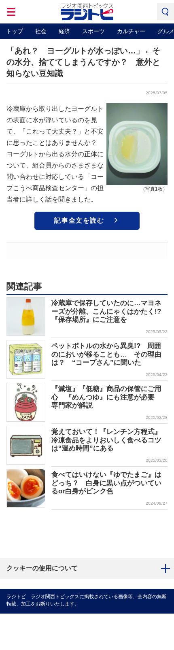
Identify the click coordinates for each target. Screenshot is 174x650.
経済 (64, 31)
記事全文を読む (79, 220)
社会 (41, 31)
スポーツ (93, 31)
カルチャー (131, 31)
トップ (14, 31)
